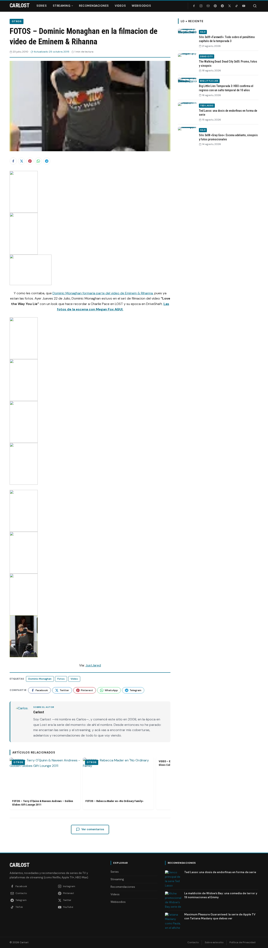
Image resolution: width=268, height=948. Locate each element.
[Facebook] (194, 6)
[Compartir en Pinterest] (30, 161)
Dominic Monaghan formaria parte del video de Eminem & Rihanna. (103, 293)
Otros (16, 21)
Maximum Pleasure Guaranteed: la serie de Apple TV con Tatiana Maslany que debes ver (219, 916)
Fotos (61, 678)
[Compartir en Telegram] (46, 161)
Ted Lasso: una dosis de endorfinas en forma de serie (220, 872)
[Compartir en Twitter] (21, 161)
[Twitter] (229, 6)
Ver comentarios (92, 829)
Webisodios (141, 6)
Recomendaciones (94, 6)
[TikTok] (236, 6)
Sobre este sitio (214, 942)
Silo (203, 32)
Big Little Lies (209, 80)
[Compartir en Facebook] (13, 161)
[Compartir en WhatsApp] (38, 161)
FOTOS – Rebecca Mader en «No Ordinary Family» (114, 801)
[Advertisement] (218, 214)
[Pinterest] (215, 6)
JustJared (93, 665)
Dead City (206, 56)
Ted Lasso (207, 105)
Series (41, 6)
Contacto (193, 942)
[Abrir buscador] (254, 5)
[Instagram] (201, 6)
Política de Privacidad (242, 942)
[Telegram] (222, 6)
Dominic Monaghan (40, 678)
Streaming (62, 6)
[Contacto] (208, 6)
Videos (120, 6)
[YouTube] (243, 6)
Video (74, 678)
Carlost (19, 865)
